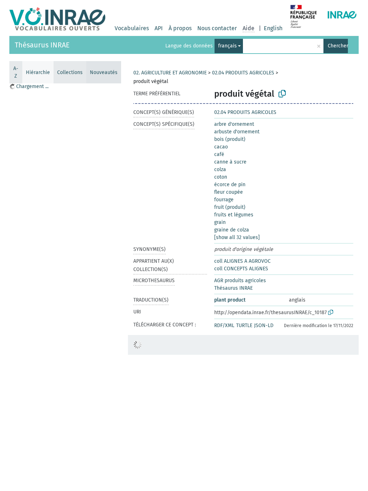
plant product (229, 300)
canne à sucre (230, 162)
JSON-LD (263, 325)
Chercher (338, 46)
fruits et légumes (233, 215)
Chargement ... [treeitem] (32, 86)
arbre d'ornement (234, 124)
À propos (180, 28)
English (273, 28)
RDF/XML (224, 325)
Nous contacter (217, 28)
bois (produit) (229, 139)
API (159, 28)
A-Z (15, 72)
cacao (221, 147)
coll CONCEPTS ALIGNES (241, 269)
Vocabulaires (132, 28)
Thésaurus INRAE (42, 45)
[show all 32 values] (237, 237)
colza (220, 169)
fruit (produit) (229, 207)
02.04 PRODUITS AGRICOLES (243, 73)
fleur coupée (228, 192)
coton (220, 177)
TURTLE (244, 325)
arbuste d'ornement (236, 132)
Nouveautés (104, 72)
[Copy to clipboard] (282, 93)
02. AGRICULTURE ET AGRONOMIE (170, 73)
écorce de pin (229, 185)
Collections (70, 72)
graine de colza (231, 230)
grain (220, 222)
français (227, 46)
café (219, 154)
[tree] (65, 286)
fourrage (224, 200)
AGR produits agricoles (240, 280)
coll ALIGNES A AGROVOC (242, 261)
